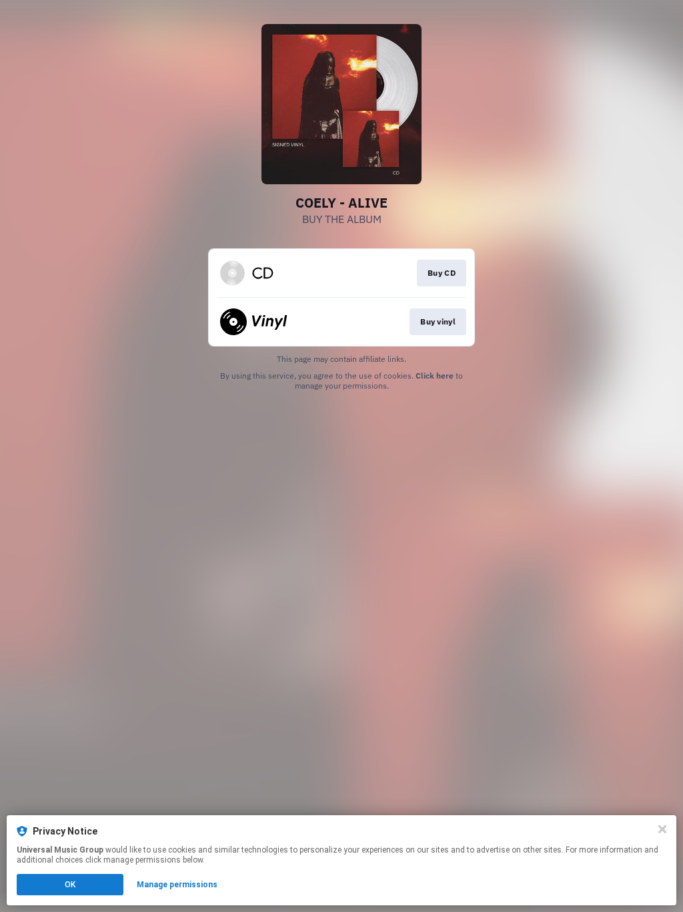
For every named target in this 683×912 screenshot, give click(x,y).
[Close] (662, 829)
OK (70, 884)
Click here (435, 376)
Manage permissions (177, 884)
